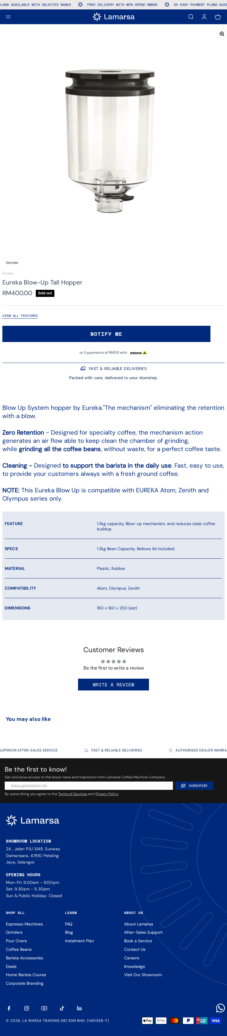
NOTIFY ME (106, 334)
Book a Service (138, 940)
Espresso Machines (24, 924)
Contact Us (134, 949)
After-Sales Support (143, 932)
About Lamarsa (138, 924)
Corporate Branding (24, 983)
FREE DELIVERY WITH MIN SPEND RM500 (112, 4)
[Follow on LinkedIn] (80, 1008)
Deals (11, 966)
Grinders (14, 932)
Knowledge (134, 966)
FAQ (68, 924)
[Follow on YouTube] (44, 1008)
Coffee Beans (19, 949)
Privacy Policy (106, 794)
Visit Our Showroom (143, 974)
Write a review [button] (113, 684)
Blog (69, 932)
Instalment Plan (79, 940)
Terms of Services (72, 794)
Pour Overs (16, 940)
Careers (131, 958)
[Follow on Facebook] (9, 1008)
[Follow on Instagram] (27, 1008)
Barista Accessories (24, 958)
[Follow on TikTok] (62, 1008)
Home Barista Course (26, 974)
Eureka (8, 273)
